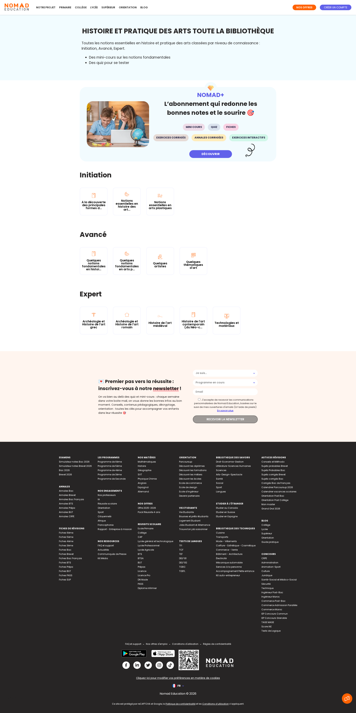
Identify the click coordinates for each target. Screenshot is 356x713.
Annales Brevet (67, 495)
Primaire (65, 7)
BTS (140, 554)
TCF (181, 549)
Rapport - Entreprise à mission (115, 529)
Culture (265, 571)
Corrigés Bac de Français (275, 483)
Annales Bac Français (71, 499)
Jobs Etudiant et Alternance (194, 525)
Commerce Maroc (271, 609)
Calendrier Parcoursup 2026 (277, 487)
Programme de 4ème (110, 470)
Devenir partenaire (189, 495)
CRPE (264, 558)
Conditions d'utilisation (185, 644)
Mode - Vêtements (226, 541)
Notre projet (45, 7)
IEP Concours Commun (274, 613)
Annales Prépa (67, 507)
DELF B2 (183, 562)
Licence (142, 571)
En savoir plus (225, 410)
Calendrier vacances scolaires (278, 491)
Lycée (94, 7)
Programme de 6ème (110, 461)
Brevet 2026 (65, 474)
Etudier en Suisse (225, 512)
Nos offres (304, 7)
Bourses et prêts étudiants (193, 516)
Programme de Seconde (112, 478)
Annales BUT (66, 512)
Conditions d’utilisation (215, 703)
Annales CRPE (66, 516)
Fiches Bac (65, 549)
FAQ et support (106, 545)
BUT (140, 562)
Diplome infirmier (147, 588)
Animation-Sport (271, 566)
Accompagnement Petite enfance (235, 571)
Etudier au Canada (227, 507)
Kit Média (103, 558)
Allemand (143, 491)
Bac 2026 (64, 470)
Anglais (142, 483)
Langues (221, 491)
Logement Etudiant (189, 520)
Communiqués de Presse (112, 554)
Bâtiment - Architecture (229, 554)
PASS (140, 583)
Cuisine (220, 532)
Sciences (221, 470)
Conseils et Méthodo (272, 461)
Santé (219, 478)
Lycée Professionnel (148, 545)
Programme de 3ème (110, 474)
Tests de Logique (271, 630)
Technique (267, 588)
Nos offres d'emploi (156, 644)
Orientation (128, 7)
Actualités (103, 549)
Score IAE (266, 626)
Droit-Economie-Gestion (230, 461)
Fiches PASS (65, 575)
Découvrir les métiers (190, 474)
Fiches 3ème (66, 545)
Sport (101, 512)
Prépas (141, 566)
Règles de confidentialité (217, 644)
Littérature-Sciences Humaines (233, 466)
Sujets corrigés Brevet (273, 474)
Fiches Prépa (66, 566)
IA (99, 499)
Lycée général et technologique (155, 541)
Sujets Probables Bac (273, 470)
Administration (269, 562)
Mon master (268, 504)
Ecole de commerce (190, 483)
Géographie (144, 470)
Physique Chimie (147, 478)
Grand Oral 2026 (270, 508)
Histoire (142, 466)
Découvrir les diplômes (192, 466)
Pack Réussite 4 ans (149, 512)
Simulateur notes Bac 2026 (74, 461)
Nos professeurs (107, 495)
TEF (181, 554)
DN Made (143, 579)
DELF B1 (183, 558)
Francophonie (105, 525)
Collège (81, 7)
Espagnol (143, 487)
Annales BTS (66, 503)
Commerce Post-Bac (273, 601)
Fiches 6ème (66, 532)
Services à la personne (229, 566)
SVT (140, 474)
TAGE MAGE (267, 622)
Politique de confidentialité (180, 703)
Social (219, 483)
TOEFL (182, 571)
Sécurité (266, 583)
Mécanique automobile (229, 562)
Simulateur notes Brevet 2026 (75, 466)
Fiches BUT (65, 571)
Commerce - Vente (227, 549)
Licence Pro (144, 575)
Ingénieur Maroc (270, 596)
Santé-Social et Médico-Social (279, 579)
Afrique (102, 520)
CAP (140, 537)
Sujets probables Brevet (274, 466)
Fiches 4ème (66, 541)
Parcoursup (185, 461)
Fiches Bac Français (70, 558)
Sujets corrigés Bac (272, 478)
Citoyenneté (104, 516)
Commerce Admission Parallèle (279, 605)
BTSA (141, 558)
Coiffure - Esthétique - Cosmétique (236, 545)
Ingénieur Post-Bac (272, 592)
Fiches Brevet (66, 554)
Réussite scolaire (107, 503)
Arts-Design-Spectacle (229, 474)
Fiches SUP (65, 579)
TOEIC (182, 566)
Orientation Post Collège (274, 500)
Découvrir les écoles (190, 478)
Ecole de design (188, 487)
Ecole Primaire (145, 528)
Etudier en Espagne (227, 516)
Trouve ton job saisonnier (193, 529)
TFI (180, 545)
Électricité (221, 558)
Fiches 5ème (66, 537)
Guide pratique (269, 542)
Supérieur (108, 7)
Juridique (266, 575)
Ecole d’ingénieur (188, 491)
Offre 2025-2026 (147, 507)
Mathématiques (147, 461)
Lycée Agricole (146, 549)
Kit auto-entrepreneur (228, 575)
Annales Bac (66, 490)
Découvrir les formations (193, 470)
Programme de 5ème (110, 466)
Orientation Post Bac (272, 495)
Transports (222, 537)
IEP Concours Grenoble (274, 618)
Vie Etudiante (186, 512)
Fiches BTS (65, 562)
